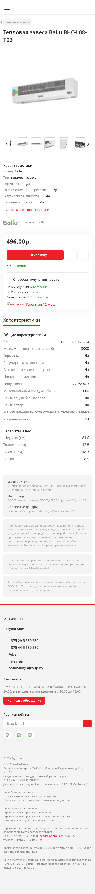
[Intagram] (7, 735)
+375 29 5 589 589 (23, 640)
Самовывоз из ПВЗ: (20, 297)
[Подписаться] (87, 723)
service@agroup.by (51, 836)
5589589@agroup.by (26, 668)
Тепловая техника (17, 22)
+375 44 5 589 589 (23, 647)
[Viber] (19, 735)
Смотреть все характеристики (26, 210)
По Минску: (15, 287)
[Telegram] (30, 735)
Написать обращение (24, 700)
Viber (13, 654)
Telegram (16, 661)
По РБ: (11, 292)
